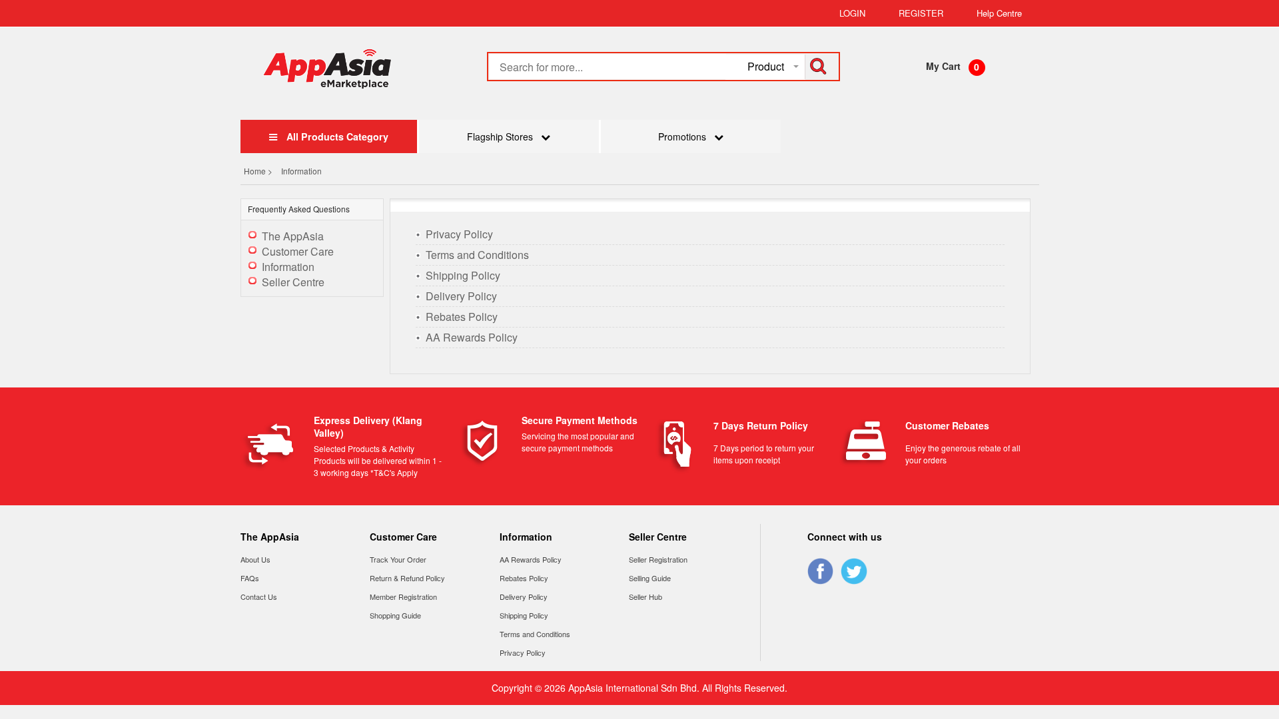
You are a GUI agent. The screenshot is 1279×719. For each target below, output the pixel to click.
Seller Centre (293, 282)
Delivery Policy (461, 296)
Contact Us (258, 596)
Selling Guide (650, 578)
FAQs (249, 578)
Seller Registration (658, 559)
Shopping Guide (395, 615)
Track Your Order (398, 559)
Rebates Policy (462, 316)
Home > (259, 170)
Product (765, 66)
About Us (255, 559)
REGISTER (921, 13)
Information (288, 266)
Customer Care (298, 251)
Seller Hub (645, 596)
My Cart (943, 66)
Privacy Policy (459, 234)
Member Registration (403, 596)
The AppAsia (293, 236)
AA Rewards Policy (472, 337)
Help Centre (999, 13)
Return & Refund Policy (407, 578)
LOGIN (852, 13)
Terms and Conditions (477, 254)
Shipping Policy (463, 275)
